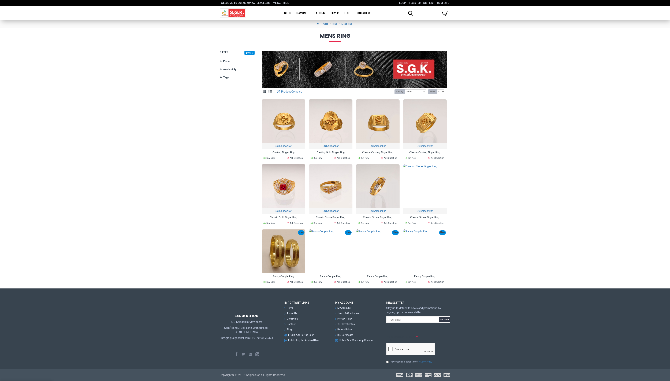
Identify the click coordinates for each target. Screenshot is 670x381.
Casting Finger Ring (284, 152)
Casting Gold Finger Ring (331, 152)
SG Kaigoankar (284, 146)
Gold (325, 24)
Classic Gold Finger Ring (283, 217)
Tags (226, 77)
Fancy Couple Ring (283, 276)
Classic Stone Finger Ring (330, 217)
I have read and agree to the (411, 361)
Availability (229, 69)
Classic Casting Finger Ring (377, 152)
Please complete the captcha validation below (400, 339)
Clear (250, 53)
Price (226, 61)
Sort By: (400, 91)
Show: (433, 91)
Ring (335, 24)
